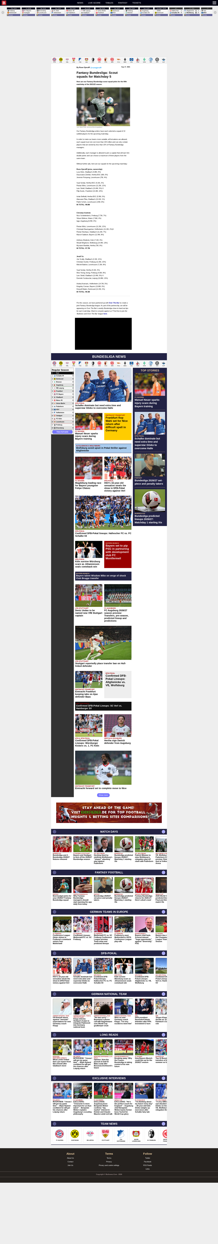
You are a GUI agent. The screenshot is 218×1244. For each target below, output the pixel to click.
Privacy (109, 1162)
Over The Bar (114, 303)
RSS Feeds (147, 1165)
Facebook (147, 1162)
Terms (109, 1158)
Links (148, 1169)
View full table (62, 432)
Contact (70, 1162)
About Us (70, 1158)
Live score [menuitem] (94, 3)
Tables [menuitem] (109, 3)
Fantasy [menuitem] (122, 3)
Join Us (70, 1165)
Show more (103, 795)
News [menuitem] (80, 3)
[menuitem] (26, 3)
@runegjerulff (95, 68)
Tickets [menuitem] (136, 3)
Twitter (147, 1158)
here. (105, 314)
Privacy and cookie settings (109, 1165)
